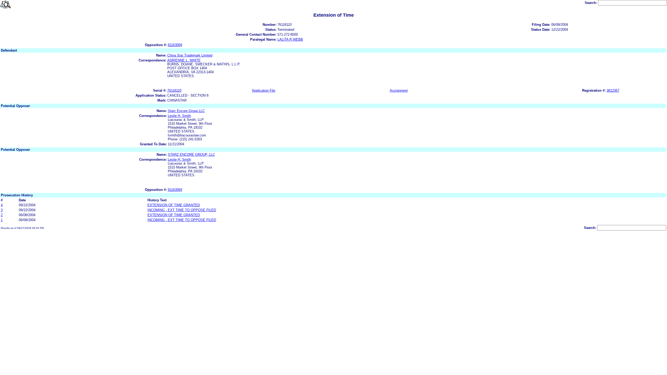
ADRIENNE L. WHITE (184, 60)
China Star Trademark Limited (189, 55)
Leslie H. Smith (179, 116)
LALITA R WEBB (290, 39)
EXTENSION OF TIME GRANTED (173, 205)
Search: (591, 3)
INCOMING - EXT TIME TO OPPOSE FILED (181, 210)
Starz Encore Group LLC (186, 111)
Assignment (399, 90)
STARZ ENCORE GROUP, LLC (191, 155)
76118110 (174, 90)
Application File (263, 90)
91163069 (175, 45)
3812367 (613, 90)
